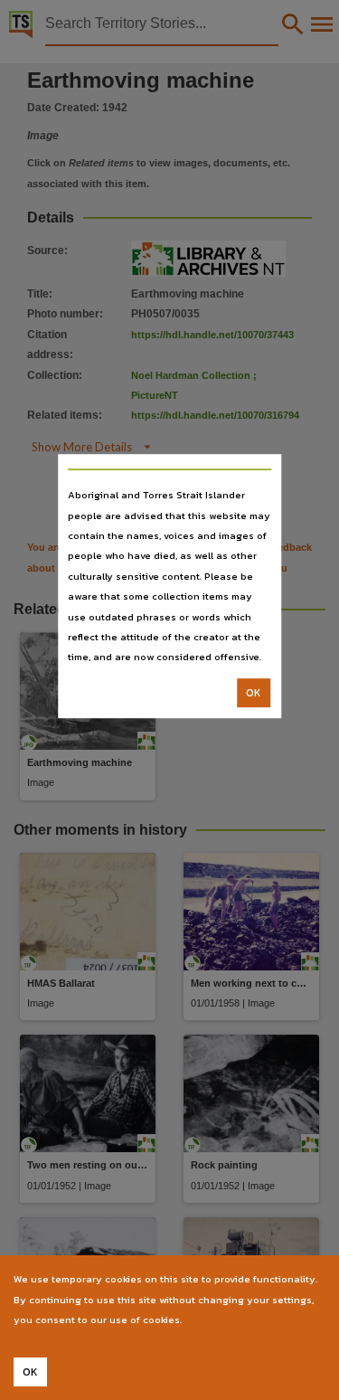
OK (253, 693)
